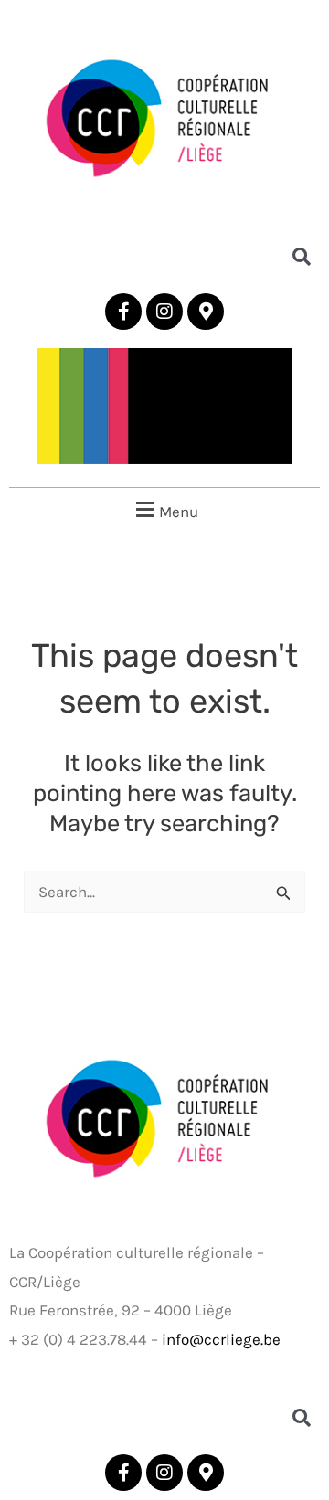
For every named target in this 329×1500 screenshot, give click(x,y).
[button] (164, 510)
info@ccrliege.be (221, 1339)
